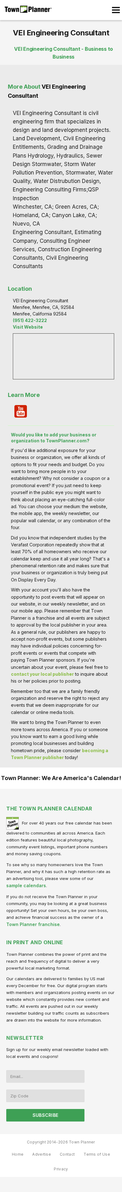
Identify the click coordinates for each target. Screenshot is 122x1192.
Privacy (61, 1169)
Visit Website (28, 327)
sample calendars (26, 885)
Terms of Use (97, 1154)
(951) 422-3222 (30, 320)
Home (17, 1154)
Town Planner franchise (33, 924)
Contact (67, 1154)
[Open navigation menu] (115, 10)
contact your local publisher (42, 674)
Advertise (41, 1154)
